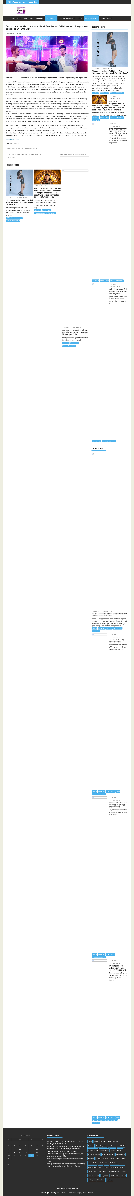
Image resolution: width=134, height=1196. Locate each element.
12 (20, 1149)
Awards (95, 628)
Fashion (119, 1150)
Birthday (103, 1141)
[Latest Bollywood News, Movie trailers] (8, 17)
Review (90, 1176)
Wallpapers (91, 1180)
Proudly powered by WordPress (53, 1193)
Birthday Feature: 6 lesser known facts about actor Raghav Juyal (24, 155)
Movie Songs (121, 1159)
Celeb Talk (101, 628)
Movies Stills (104, 1163)
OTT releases (92, 1171)
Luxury (105, 1159)
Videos (124, 1176)
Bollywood (16, 18)
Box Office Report (113, 1141)
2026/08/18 (10, 197)
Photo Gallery (103, 1171)
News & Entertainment (30, 148)
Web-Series (101, 1180)
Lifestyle (98, 1159)
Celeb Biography (101, 1146)
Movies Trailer (114, 1163)
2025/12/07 (96, 611)
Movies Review (93, 1163)
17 (9, 1152)
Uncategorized (114, 1176)
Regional (40, 18)
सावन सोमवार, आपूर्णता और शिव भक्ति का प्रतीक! (73, 154)
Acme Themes (87, 1193)
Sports (97, 1176)
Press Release (106, 18)
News (80, 18)
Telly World (52, 213)
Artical (90, 1141)
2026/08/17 (38, 186)
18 (14, 1152)
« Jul (7, 1165)
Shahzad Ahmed (22, 197)
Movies (112, 1159)
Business (91, 1146)
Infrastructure (120, 1154)
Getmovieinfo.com (12, 139)
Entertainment (91, 18)
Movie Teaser (92, 1167)
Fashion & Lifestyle (67, 18)
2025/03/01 (113, 961)
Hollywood (28, 18)
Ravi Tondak (20, 34)
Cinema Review (93, 1150)
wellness (110, 1180)
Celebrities (51, 18)
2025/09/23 (113, 634)
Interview (91, 1159)
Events (118, 791)
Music (100, 1167)
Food (103, 1154)
